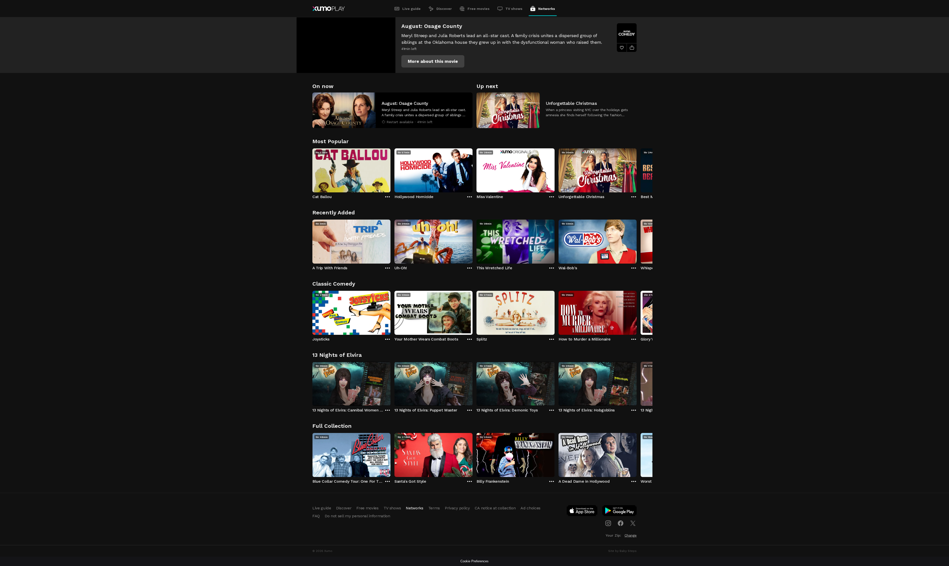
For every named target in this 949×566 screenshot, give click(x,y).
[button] (432, 61)
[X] (633, 523)
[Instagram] (608, 523)
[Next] (637, 169)
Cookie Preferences (474, 561)
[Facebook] (620, 523)
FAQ (316, 516)
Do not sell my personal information (357, 516)
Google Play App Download (620, 511)
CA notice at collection (495, 508)
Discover (444, 9)
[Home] (328, 8)
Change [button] (631, 535)
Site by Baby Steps (622, 551)
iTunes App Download (582, 511)
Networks (546, 9)
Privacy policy (457, 508)
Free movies (479, 9)
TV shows (513, 9)
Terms (434, 508)
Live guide (411, 9)
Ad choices (530, 508)
